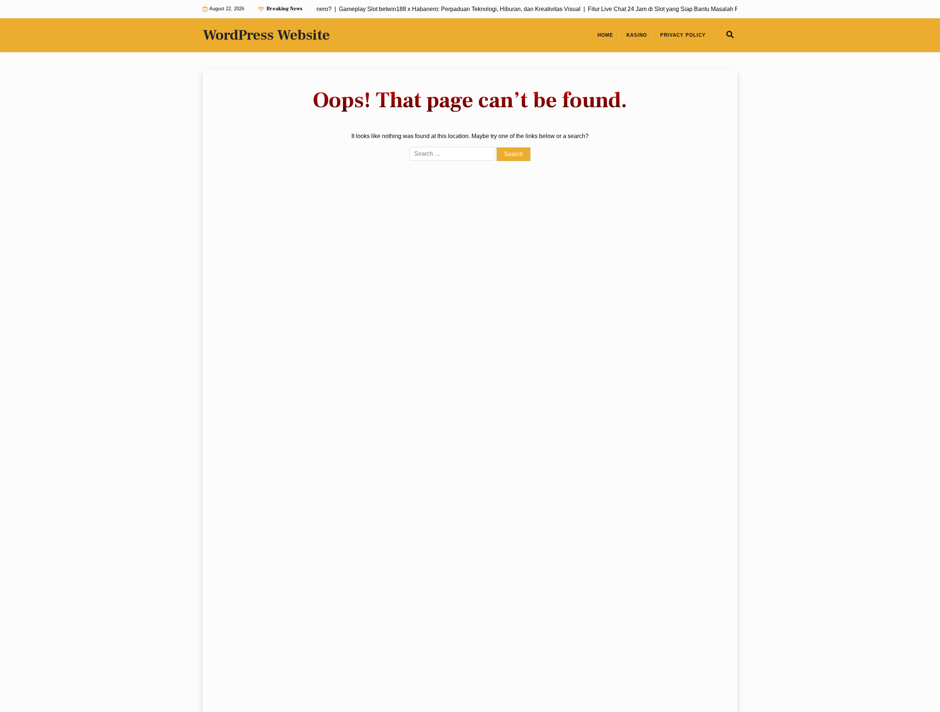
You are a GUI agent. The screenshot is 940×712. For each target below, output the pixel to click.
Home (605, 35)
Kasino (636, 35)
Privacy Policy (683, 35)
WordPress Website (266, 35)
